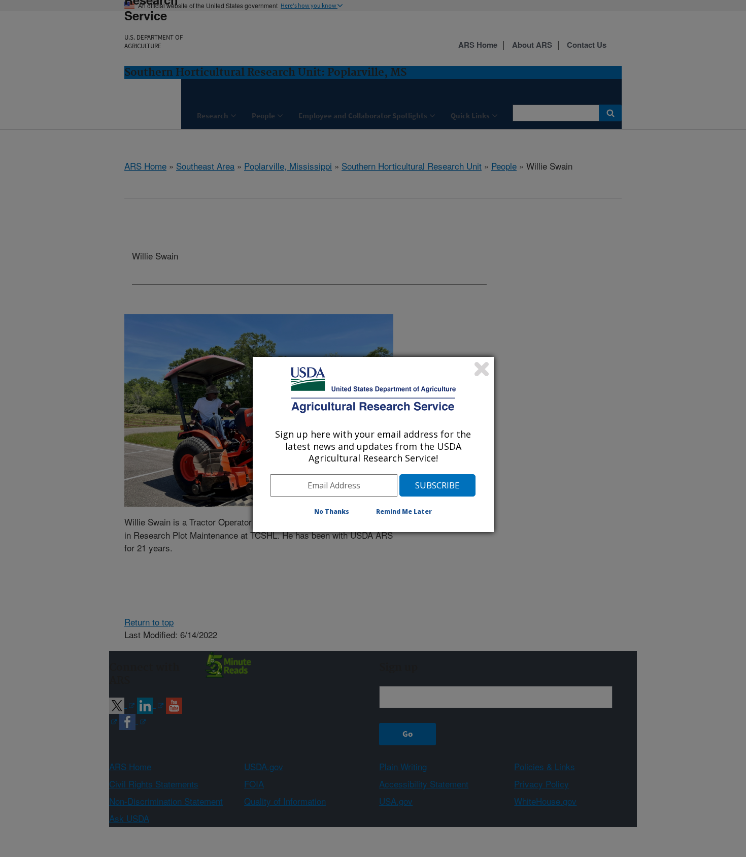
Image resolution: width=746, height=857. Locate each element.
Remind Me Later (404, 511)
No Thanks (331, 511)
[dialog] (373, 444)
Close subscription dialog (481, 369)
